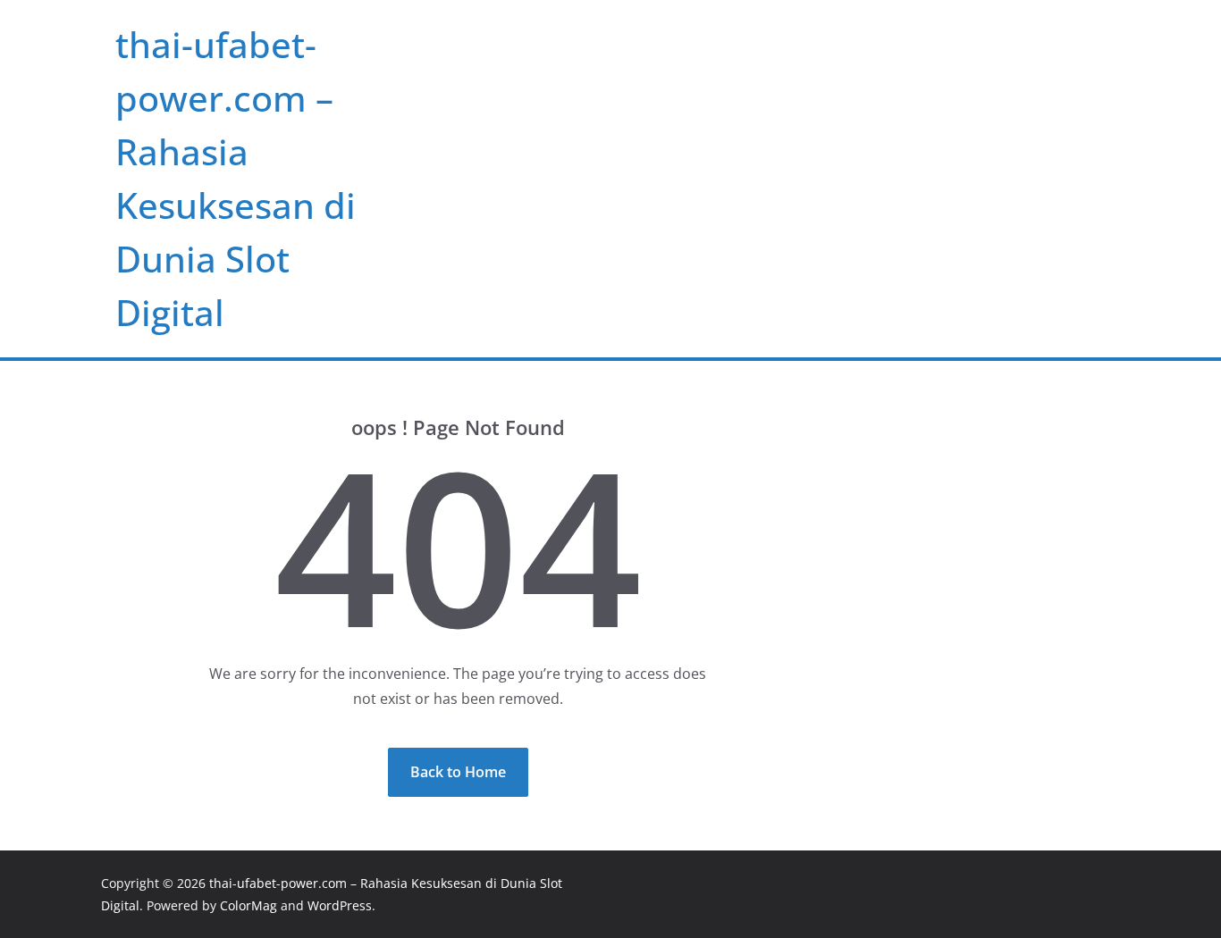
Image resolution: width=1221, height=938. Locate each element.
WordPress (339, 905)
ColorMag (248, 905)
